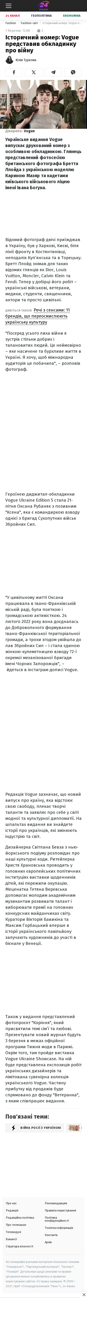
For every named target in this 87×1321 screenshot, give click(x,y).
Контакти (51, 1235)
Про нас (11, 1203)
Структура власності (19, 1246)
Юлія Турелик (26, 60)
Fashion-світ (30, 23)
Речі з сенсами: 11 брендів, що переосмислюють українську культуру (37, 316)
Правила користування (60, 1210)
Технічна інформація (59, 1228)
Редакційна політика (20, 1217)
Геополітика (41, 15)
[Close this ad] (84, 1294)
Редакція (12, 1210)
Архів (48, 1242)
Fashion (11, 23)
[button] (14, 72)
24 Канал (13, 15)
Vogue (29, 131)
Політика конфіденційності (57, 1219)
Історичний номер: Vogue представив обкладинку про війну (62, 23)
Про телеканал (16, 1225)
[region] (43, 1310)
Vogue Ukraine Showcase (30, 1058)
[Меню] (8, 6)
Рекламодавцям (56, 1203)
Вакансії (11, 1239)
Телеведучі (13, 1232)
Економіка (72, 15)
